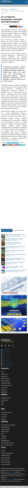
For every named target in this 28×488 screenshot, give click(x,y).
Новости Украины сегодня (7, 442)
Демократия (4, 392)
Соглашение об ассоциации (8, 425)
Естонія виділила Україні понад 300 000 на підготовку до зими (16, 271)
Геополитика (15, 142)
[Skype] (22, 145)
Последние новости (6, 383)
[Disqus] (14, 164)
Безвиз (2, 5)
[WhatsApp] (20, 145)
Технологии (4, 414)
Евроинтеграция (5, 427)
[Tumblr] (16, 145)
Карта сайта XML (5, 459)
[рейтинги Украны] (14, 305)
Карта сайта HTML (5, 457)
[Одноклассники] (18, 27)
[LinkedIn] (6, 145)
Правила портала (5, 455)
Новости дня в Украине (6, 445)
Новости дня (4, 376)
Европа (6, 9)
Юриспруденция (5, 440)
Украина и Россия (5, 429)
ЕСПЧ (2, 404)
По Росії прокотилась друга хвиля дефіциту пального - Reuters (14, 259)
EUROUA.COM (11, 472)
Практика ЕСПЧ (6, 356)
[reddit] (12, 145)
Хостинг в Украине (5, 464)
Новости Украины (6, 362)
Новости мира (6, 349)
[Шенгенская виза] (14, 286)
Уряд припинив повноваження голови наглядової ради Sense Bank (15, 235)
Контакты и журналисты (7, 453)
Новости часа (4, 374)
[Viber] (20, 27)
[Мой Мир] (10, 145)
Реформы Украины (7, 365)
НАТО (2, 433)
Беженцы (9, 142)
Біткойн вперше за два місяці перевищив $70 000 (13, 243)
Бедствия (3, 419)
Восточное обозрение (6, 412)
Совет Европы (6, 354)
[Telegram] (22, 27)
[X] (3, 145)
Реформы (3, 438)
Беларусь (21, 142)
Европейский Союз (14, 9)
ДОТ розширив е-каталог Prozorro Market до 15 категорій (15, 267)
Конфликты (4, 416)
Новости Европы (6, 351)
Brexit (2, 371)
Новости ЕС (5, 353)
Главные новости (5, 380)
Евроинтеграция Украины (8, 363)
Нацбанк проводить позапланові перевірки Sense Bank (14, 239)
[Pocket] (14, 145)
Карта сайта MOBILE (6, 462)
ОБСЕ (3, 358)
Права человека (6, 360)
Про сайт (3, 451)
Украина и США (5, 431)
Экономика (4, 436)
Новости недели (5, 378)
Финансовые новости (6, 385)
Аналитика (3, 389)
